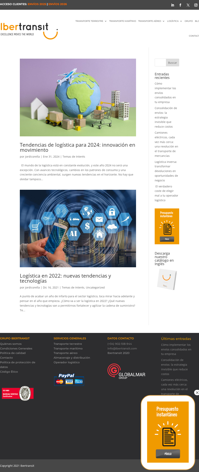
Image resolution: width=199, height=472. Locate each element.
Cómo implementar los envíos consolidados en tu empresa (176, 349)
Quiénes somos (11, 344)
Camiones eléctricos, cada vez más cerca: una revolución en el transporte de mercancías (174, 389)
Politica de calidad (13, 353)
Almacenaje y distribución (72, 357)
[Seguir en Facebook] (180, 5)
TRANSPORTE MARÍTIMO (122, 21)
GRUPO (189, 21)
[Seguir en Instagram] (196, 5)
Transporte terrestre (68, 344)
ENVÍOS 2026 (57, 4)
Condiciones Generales (16, 348)
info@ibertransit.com (122, 348)
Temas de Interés (74, 156)
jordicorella (32, 156)
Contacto (6, 357)
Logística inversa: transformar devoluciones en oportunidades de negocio (166, 171)
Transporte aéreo (149, 21)
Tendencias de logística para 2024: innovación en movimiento (77, 147)
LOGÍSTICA (173, 21)
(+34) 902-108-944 (119, 344)
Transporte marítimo (68, 348)
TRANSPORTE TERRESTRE (89, 21)
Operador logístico (67, 362)
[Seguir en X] (188, 5)
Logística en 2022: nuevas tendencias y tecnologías (65, 278)
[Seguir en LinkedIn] (172, 5)
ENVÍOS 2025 (37, 4)
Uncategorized (95, 287)
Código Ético (9, 371)
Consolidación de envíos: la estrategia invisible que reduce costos (166, 117)
